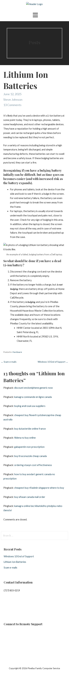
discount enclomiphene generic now (33, 387)
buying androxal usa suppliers (29, 406)
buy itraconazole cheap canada (30, 456)
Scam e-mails (10, 567)
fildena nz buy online (25, 437)
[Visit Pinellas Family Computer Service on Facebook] (6, 607)
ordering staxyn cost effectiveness (33, 465)
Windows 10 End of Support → (53, 361)
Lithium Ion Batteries (15, 561)
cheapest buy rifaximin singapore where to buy (39, 487)
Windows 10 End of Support (19, 556)
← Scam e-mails (8, 361)
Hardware (17, 352)
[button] (35, 15)
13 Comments (12, 105)
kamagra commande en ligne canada (33, 397)
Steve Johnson (12, 99)
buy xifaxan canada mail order (29, 497)
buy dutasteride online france (30, 428)
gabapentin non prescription (29, 446)
